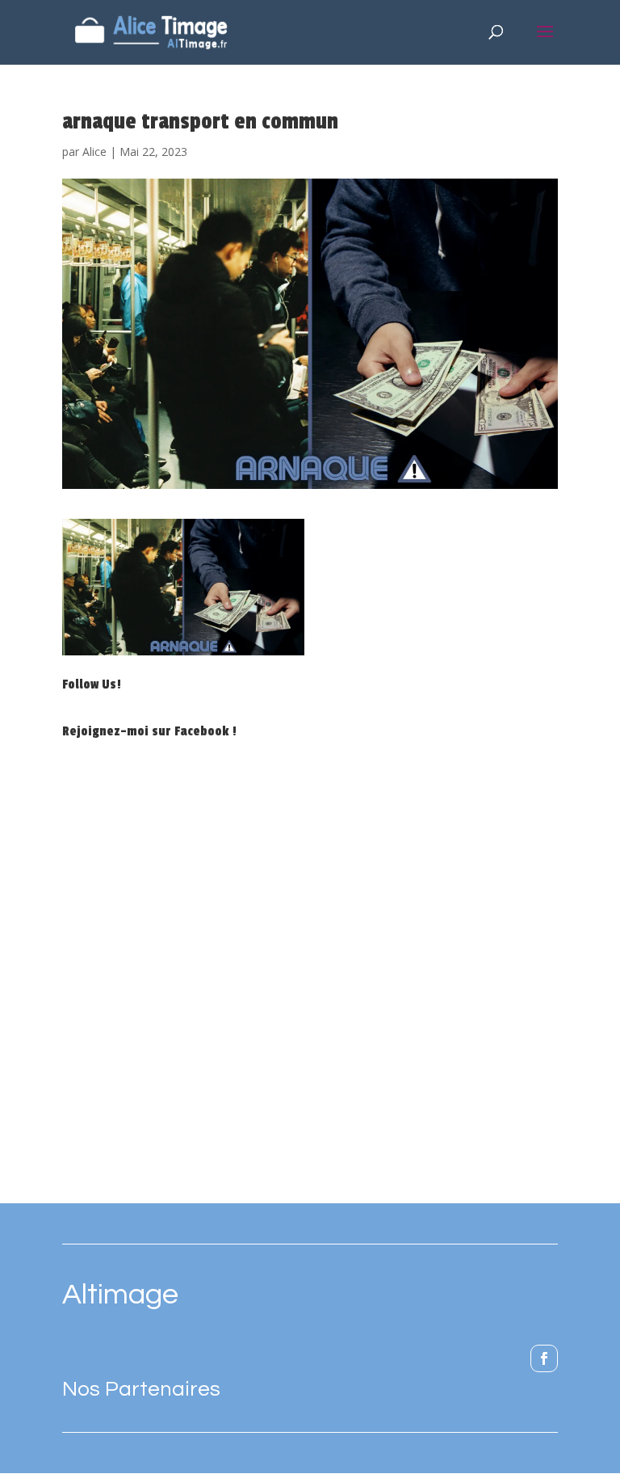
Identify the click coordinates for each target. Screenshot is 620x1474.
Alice (94, 151)
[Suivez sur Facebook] (544, 1358)
